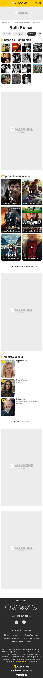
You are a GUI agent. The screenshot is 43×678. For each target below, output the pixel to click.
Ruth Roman (35, 22)
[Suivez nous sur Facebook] (8, 607)
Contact (4, 649)
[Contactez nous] (35, 607)
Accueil (4, 22)
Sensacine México (19, 641)
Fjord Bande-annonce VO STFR (11, 258)
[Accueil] (19, 3)
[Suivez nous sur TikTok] (28, 607)
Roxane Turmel (21, 380)
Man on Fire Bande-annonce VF (11, 231)
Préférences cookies (34, 652)
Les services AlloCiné (17, 657)
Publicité (36, 649)
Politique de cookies (19, 652)
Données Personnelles (12, 654)
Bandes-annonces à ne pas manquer (21, 266)
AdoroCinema (29, 638)
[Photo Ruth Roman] (6, 47)
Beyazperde (9, 638)
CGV (9, 652)
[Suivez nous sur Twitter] (15, 607)
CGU (3, 652)
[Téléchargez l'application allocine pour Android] (25, 622)
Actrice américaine (24, 22)
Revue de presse (27, 654)
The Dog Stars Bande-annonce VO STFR (11, 203)
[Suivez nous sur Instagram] (22, 607)
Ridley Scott (20, 399)
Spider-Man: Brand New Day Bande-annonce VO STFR (32, 258)
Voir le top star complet (21, 422)
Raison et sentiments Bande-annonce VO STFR (32, 203)
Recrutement (27, 649)
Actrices (15, 22)
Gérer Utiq (29, 657)
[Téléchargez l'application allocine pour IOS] (17, 622)
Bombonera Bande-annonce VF (32, 231)
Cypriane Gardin (22, 361)
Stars (9, 22)
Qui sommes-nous (15, 649)
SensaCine (29, 635)
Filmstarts (8, 635)
